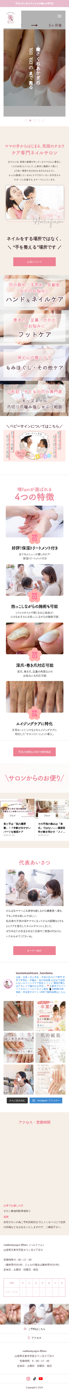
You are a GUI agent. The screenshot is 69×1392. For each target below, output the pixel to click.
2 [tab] (30, 120)
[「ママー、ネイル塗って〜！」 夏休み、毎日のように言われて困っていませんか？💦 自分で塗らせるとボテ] (50, 1016)
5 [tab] (43, 120)
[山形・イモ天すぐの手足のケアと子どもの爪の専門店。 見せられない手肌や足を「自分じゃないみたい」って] (19, 1016)
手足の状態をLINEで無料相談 (34, 751)
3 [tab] (34, 120)
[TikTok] (34, 1378)
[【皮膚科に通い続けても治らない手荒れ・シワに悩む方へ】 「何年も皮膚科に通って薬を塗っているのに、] (19, 1048)
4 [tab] (39, 120)
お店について (34, 261)
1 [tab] (26, 120)
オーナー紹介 (34, 950)
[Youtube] (41, 1378)
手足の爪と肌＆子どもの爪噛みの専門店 (34, 3)
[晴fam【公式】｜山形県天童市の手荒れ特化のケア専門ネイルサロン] (10, 17)
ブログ (12, 815)
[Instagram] (28, 1378)
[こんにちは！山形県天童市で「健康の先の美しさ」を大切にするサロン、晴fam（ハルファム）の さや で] (50, 1048)
